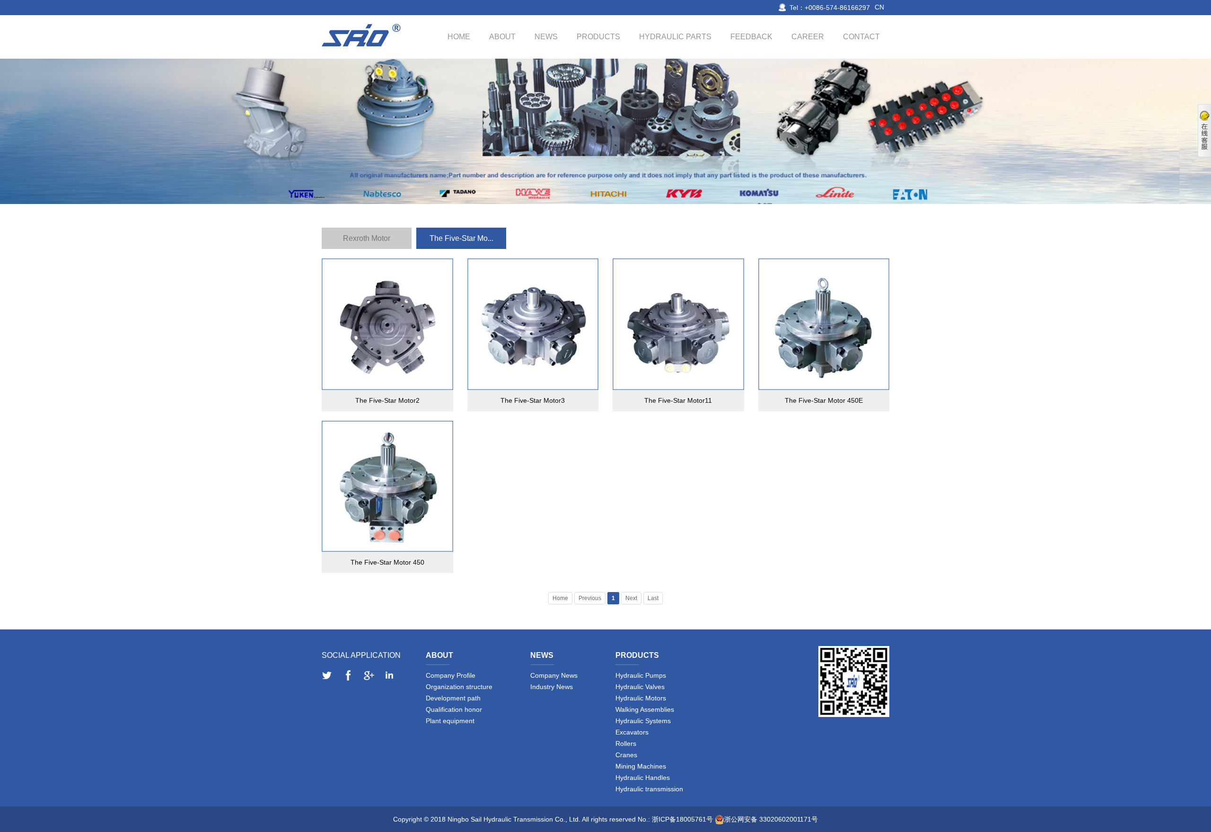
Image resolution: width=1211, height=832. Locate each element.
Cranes (626, 755)
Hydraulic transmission (649, 789)
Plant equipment (450, 721)
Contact (861, 37)
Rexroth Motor (366, 238)
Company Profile (450, 675)
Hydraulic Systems (643, 721)
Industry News (551, 686)
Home (459, 37)
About (502, 37)
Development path (453, 698)
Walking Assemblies (644, 709)
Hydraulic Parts (675, 37)
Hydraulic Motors (640, 698)
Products (598, 37)
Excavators (632, 732)
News (546, 37)
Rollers (625, 743)
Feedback (751, 37)
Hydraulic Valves (640, 686)
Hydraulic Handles (642, 777)
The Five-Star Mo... (461, 238)
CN (879, 7)
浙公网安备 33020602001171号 (771, 819)
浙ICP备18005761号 (682, 819)
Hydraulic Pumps (640, 675)
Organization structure (459, 686)
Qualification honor (454, 709)
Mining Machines (640, 766)
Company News (554, 675)
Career (807, 37)
